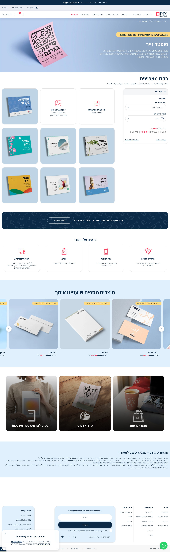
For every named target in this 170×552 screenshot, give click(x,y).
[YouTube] (62, 536)
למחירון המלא (161, 139)
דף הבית (165, 21)
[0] (18, 14)
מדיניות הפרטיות (44, 544)
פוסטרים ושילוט (154, 21)
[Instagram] (74, 536)
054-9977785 (24, 515)
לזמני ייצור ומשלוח (132, 139)
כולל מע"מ (30, 8)
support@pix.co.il (22, 520)
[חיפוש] (23, 14)
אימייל (85, 517)
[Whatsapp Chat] (164, 546)
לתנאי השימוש (16, 541)
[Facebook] (68, 536)
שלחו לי (85, 525)
